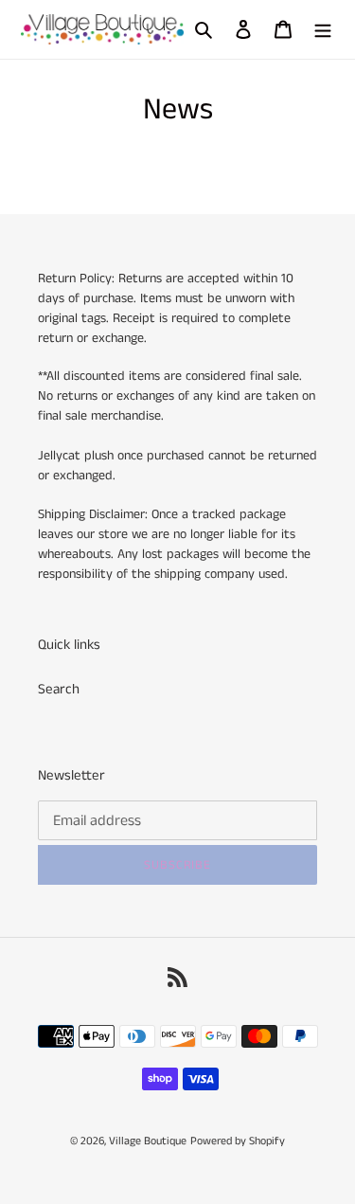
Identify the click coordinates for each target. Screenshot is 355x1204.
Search (59, 689)
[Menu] (323, 29)
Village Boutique (147, 1141)
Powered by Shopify (237, 1141)
